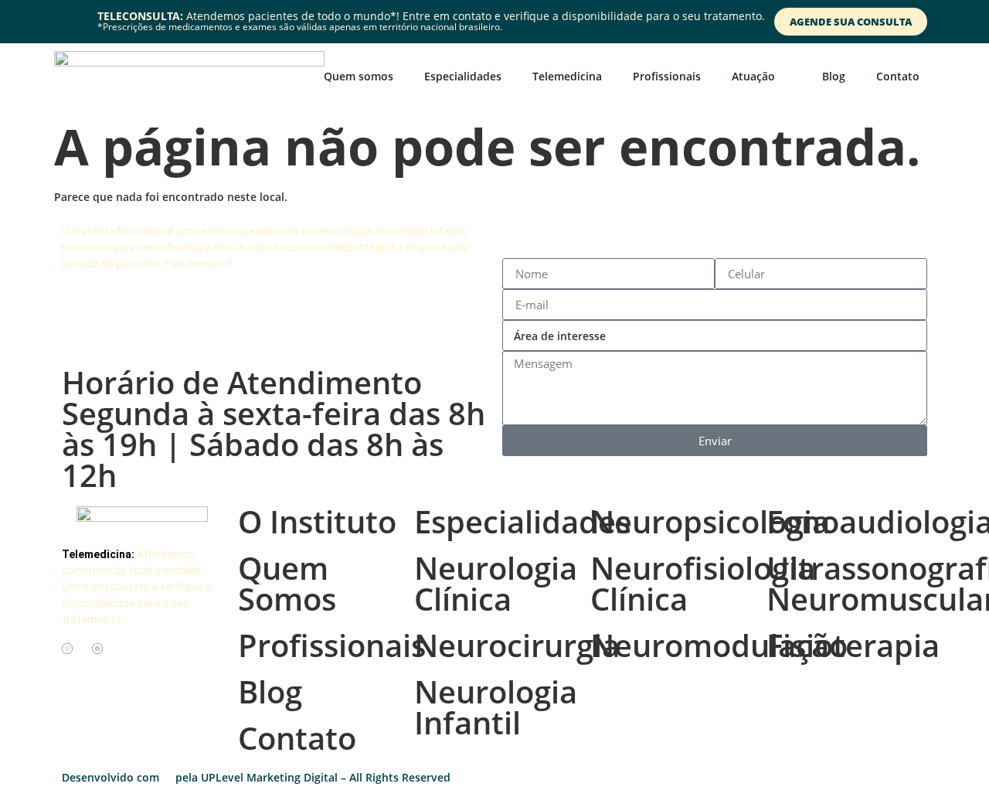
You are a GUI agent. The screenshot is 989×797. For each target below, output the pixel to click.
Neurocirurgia (517, 645)
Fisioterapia (853, 645)
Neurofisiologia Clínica (702, 583)
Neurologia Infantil (495, 707)
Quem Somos (287, 583)
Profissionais (667, 76)
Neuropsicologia (710, 521)
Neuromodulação (719, 645)
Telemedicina (567, 76)
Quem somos (358, 76)
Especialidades (462, 76)
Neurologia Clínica (495, 583)
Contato (897, 76)
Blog (833, 76)
